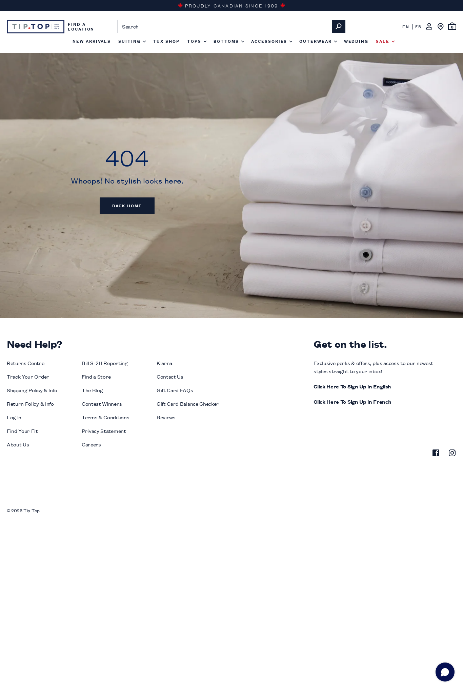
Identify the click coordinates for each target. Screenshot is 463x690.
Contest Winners (102, 403)
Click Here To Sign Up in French (352, 401)
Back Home (127, 205)
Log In (14, 417)
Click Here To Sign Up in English (352, 386)
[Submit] (338, 26)
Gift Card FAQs (175, 390)
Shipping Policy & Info (32, 390)
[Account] (429, 26)
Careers (91, 444)
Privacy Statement (104, 430)
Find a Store (96, 376)
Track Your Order (28, 376)
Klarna (164, 362)
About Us (18, 444)
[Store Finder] (441, 26)
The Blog (92, 390)
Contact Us (170, 376)
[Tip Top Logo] (35, 26)
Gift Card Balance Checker (188, 403)
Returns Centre (25, 362)
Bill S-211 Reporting (105, 362)
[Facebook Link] (436, 454)
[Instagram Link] (452, 454)
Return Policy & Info (30, 403)
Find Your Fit (22, 430)
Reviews (166, 417)
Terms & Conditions (105, 417)
